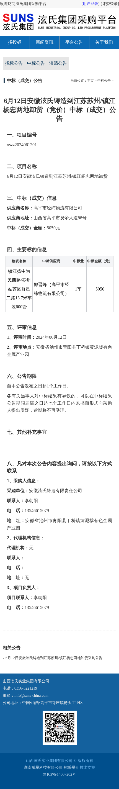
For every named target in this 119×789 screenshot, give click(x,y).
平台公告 (74, 42)
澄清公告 (58, 63)
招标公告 (14, 63)
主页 (90, 81)
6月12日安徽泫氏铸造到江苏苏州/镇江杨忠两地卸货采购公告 (54, 658)
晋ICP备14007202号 (59, 774)
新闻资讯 (44, 42)
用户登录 (90, 4)
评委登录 (110, 4)
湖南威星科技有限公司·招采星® (51, 767)
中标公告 (36, 63)
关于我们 (104, 42)
